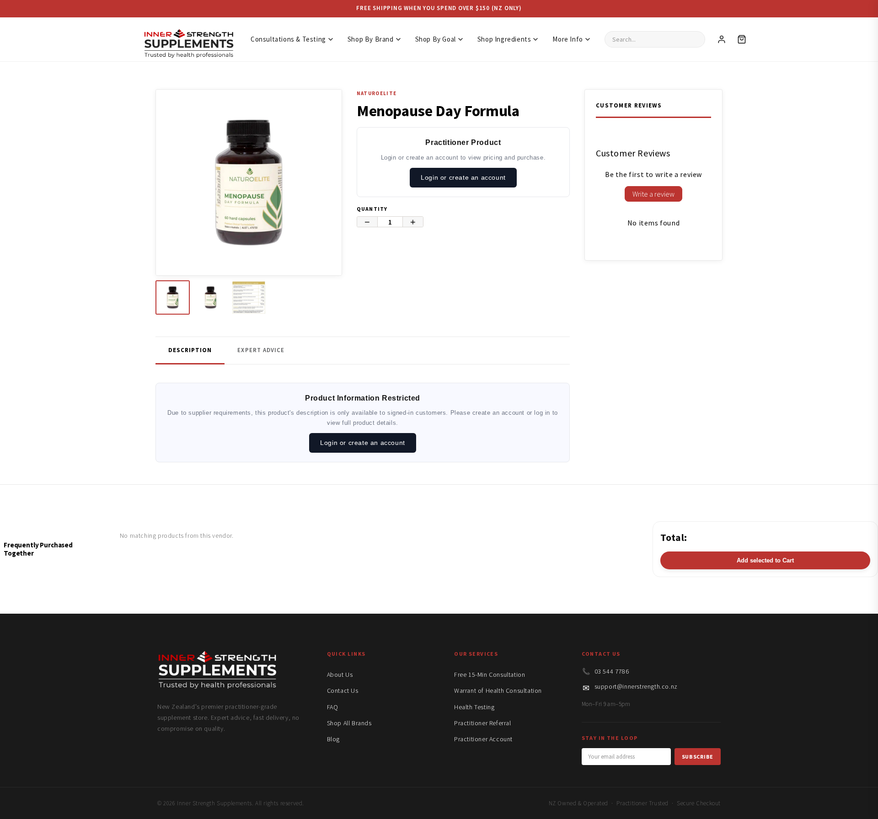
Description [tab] (190, 350)
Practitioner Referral (482, 723)
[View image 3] (248, 297)
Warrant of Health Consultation (498, 690)
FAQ (332, 707)
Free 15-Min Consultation (489, 674)
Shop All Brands (349, 723)
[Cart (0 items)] (742, 39)
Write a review (653, 193)
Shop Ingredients (504, 39)
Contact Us (343, 690)
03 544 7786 (611, 671)
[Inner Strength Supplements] (188, 39)
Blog (333, 739)
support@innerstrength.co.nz (636, 686)
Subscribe (697, 756)
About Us (340, 674)
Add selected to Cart (765, 560)
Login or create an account (463, 177)
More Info (567, 39)
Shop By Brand (371, 39)
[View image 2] (210, 297)
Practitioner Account (483, 739)
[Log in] (721, 39)
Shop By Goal (435, 39)
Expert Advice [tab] (260, 350)
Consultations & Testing (288, 39)
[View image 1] (172, 297)
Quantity (372, 208)
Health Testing (474, 707)
